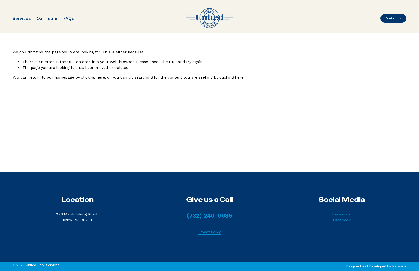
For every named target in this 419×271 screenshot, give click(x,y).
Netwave (399, 266)
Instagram (341, 214)
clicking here (93, 77)
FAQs (68, 18)
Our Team (47, 18)
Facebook (342, 220)
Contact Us (393, 18)
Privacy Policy (209, 232)
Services (22, 18)
